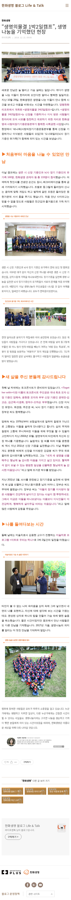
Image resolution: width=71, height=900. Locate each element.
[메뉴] (67, 5)
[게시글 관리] (16, 762)
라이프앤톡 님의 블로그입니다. (20, 830)
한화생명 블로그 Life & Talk (23, 5)
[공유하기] (11, 762)
